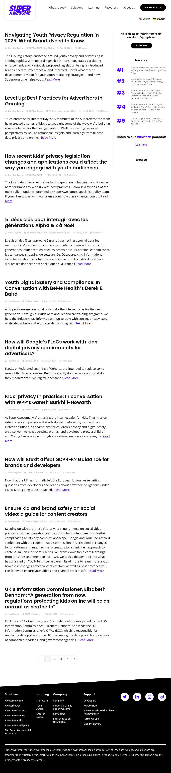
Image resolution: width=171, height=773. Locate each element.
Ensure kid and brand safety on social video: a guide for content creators (50, 511)
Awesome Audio (14, 720)
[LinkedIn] (137, 697)
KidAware (38, 472)
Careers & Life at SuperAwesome (62, 707)
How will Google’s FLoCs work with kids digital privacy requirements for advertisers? (51, 348)
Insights (52, 232)
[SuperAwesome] (20, 10)
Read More (52, 79)
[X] (125, 697)
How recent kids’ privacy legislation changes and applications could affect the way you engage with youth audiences (56, 162)
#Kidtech (143, 137)
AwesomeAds (33, 232)
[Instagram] (149, 697)
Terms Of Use (91, 718)
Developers (89, 700)
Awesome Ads (13, 705)
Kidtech (43, 521)
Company (58, 700)
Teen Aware (39, 707)
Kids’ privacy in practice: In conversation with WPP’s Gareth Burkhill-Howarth (53, 399)
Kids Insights (63, 232)
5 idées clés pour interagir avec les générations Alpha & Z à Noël (46, 222)
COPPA (32, 48)
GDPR (39, 48)
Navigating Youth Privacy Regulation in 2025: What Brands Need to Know (52, 38)
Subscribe (141, 45)
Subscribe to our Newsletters (62, 720)
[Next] (74, 659)
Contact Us (153, 7)
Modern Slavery (92, 723)
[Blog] (162, 697)
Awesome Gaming (15, 715)
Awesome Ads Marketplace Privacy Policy (98, 712)
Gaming (41, 111)
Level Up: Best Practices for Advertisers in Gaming (54, 101)
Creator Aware (40, 715)
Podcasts (35, 614)
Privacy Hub (90, 705)
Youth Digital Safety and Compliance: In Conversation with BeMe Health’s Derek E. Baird (54, 288)
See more (141, 145)
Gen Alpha (48, 48)
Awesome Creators (15, 710)
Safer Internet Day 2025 (64, 111)
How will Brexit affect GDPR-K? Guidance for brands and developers (57, 462)
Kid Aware (42, 700)
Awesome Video (14, 700)
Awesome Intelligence (17, 725)
